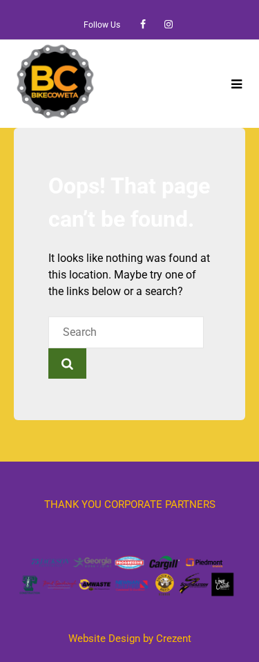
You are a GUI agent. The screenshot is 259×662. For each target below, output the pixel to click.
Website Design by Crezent (129, 638)
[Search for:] (126, 332)
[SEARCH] (67, 363)
